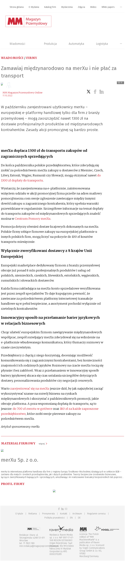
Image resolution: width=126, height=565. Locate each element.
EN (71, 517)
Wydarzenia (67, 7)
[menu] (62, 7)
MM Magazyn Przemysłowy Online (22, 92)
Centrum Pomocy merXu (32, 218)
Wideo (93, 7)
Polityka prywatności (54, 517)
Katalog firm (50, 7)
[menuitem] (16, 7)
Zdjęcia (81, 7)
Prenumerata (48, 513)
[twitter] (89, 92)
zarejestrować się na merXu (29, 388)
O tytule (19, 513)
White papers (108, 7)
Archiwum (77, 513)
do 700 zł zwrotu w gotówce (32, 409)
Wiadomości (17, 44)
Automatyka (76, 44)
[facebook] (95, 92)
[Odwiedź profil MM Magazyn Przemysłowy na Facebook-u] (59, 509)
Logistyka (102, 44)
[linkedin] (102, 92)
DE (79, 517)
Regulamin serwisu (96, 513)
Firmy (31, 58)
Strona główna (17, 7)
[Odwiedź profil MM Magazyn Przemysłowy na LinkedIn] (62, 509)
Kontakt (63, 513)
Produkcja (50, 44)
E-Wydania (34, 7)
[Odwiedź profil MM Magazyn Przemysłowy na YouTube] (66, 509)
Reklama (32, 513)
